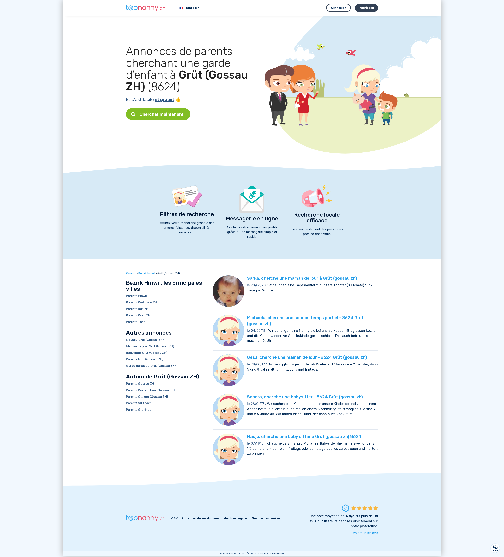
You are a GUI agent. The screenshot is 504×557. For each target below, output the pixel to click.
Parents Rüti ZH (137, 309)
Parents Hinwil (136, 296)
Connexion (338, 7)
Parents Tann (135, 322)
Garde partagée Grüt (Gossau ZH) (151, 366)
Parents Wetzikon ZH (141, 302)
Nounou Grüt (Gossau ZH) (145, 340)
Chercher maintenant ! (162, 114)
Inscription (366, 7)
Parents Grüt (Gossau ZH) (144, 359)
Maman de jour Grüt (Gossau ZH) (150, 346)
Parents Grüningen (139, 410)
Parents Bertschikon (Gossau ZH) (150, 390)
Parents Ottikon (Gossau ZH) (147, 397)
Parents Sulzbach (139, 403)
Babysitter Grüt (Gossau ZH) (146, 353)
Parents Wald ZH (138, 315)
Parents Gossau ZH (140, 384)
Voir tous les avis (365, 533)
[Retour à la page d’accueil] (145, 7)
